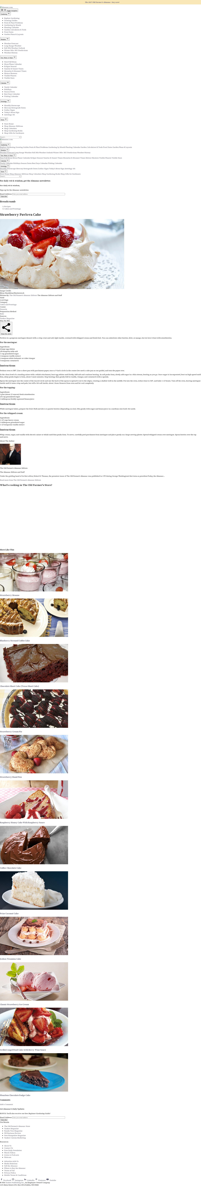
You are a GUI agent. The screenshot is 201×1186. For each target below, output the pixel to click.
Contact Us (8, 1148)
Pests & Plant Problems (13, 23)
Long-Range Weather (12, 46)
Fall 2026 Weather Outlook (14, 48)
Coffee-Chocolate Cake (10, 868)
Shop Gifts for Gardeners (14, 133)
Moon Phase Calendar (13, 64)
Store (3, 120)
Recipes (7, 206)
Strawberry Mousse (9, 595)
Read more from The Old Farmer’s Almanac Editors (20, 480)
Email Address (6, 194)
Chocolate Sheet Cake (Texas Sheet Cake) (19, 686)
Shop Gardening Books (13, 131)
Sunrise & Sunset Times (13, 69)
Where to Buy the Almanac (15, 1168)
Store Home (9, 124)
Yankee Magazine (7, 318)
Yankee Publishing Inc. (15, 1182)
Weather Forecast (11, 43)
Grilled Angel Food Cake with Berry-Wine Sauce (23, 1050)
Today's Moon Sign (11, 112)
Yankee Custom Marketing (15, 1138)
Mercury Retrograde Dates (15, 108)
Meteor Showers (10, 73)
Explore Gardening (11, 18)
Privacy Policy (10, 1173)
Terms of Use (9, 1170)
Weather (3, 39)
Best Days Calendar (12, 94)
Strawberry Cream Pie (11, 731)
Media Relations (10, 1163)
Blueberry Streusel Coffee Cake (15, 640)
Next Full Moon (10, 62)
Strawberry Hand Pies (11, 777)
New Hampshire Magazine (15, 1135)
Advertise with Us (11, 1161)
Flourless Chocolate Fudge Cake (15, 1095)
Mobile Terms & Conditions (15, 1175)
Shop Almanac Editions (13, 126)
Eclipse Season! (10, 66)
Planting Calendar (11, 27)
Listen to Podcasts (11, 1155)
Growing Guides (10, 20)
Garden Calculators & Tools (15, 30)
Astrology (4, 101)
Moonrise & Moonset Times (15, 71)
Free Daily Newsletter (13, 1150)
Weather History (10, 53)
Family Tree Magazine (13, 1131)
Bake (2, 314)
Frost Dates (8, 32)
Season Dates (9, 92)
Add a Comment (6, 1104)
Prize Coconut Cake (9, 913)
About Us (7, 1146)
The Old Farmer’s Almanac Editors (23, 295)
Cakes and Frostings (12, 209)
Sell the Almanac (11, 1166)
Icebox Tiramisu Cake (10, 959)
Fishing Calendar (11, 96)
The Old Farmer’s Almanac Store (17, 1126)
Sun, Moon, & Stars (7, 58)
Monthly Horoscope (12, 105)
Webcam (7, 1157)
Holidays (7, 89)
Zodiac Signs (9, 110)
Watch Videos (9, 1152)
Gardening (4, 14)
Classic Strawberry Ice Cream (14, 1004)
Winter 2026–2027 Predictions (16, 50)
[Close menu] (1, 142)
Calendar (4, 83)
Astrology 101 (9, 115)
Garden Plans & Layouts (13, 34)
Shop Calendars (10, 128)
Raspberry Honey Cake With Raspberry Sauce (22, 822)
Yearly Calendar (10, 87)
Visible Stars (9, 78)
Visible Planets (10, 75)
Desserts (3, 309)
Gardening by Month (12, 25)
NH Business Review (12, 1133)
